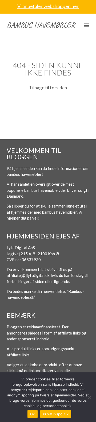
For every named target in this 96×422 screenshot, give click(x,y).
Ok (32, 414)
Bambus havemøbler (41, 25)
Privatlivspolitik (56, 414)
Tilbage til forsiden (48, 87)
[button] (86, 25)
